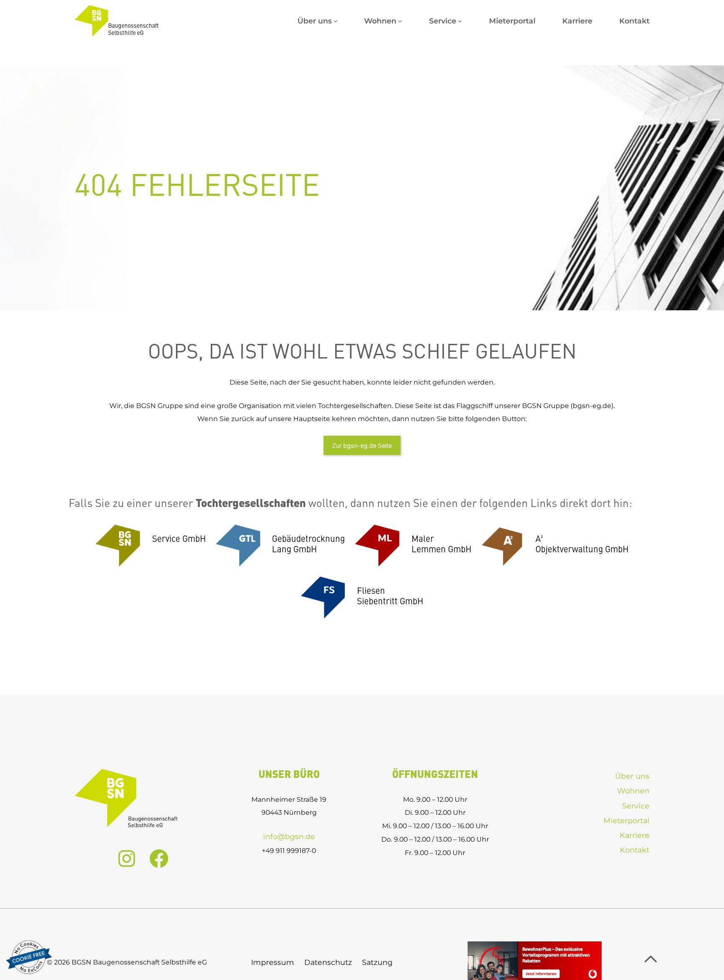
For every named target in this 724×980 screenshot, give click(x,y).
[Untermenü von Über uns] (336, 21)
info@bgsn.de (289, 836)
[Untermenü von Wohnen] (400, 21)
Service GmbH (179, 539)
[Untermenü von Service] (460, 21)
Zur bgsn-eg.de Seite (362, 445)
